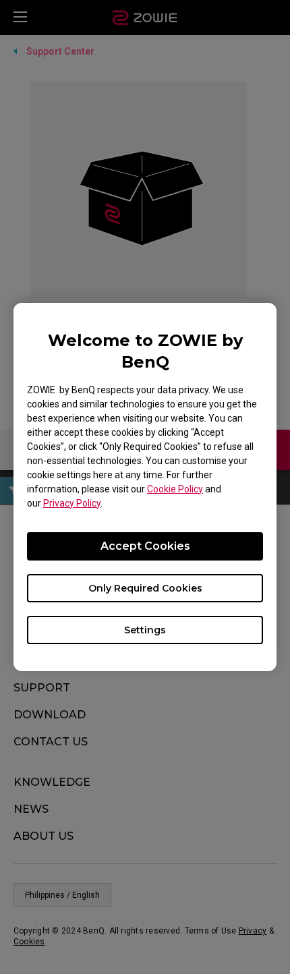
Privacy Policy (71, 503)
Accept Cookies (145, 546)
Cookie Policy (175, 489)
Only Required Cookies (145, 588)
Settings (145, 630)
